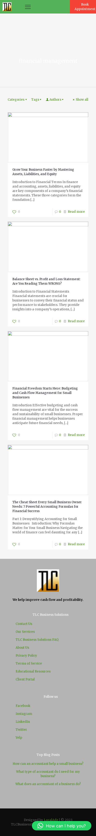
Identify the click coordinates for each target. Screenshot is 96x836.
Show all (82, 100)
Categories (16, 100)
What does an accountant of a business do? (48, 784)
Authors (55, 100)
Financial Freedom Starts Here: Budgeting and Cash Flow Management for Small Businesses (45, 392)
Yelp (19, 738)
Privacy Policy (26, 656)
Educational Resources (33, 671)
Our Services (25, 632)
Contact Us (24, 624)
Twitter (21, 730)
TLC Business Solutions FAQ (37, 640)
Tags (35, 100)
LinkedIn (23, 722)
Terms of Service (29, 664)
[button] (61, 825)
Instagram (24, 714)
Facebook (23, 706)
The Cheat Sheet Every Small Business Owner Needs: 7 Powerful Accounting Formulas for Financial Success (47, 506)
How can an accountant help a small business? (48, 764)
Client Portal (25, 679)
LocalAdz (51, 820)
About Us (22, 648)
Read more (76, 212)
